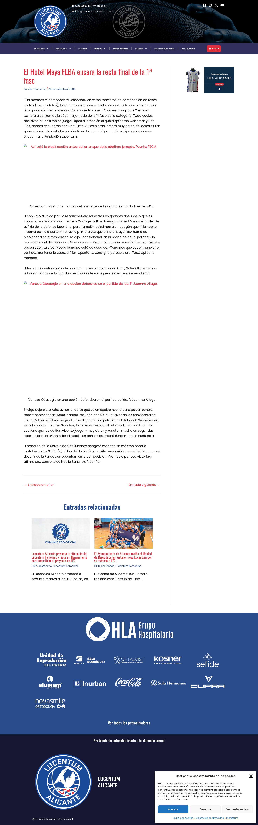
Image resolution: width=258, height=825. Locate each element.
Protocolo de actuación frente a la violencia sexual (129, 740)
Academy (139, 48)
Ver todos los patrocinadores (129, 723)
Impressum (232, 817)
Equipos (98, 48)
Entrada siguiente (144, 484)
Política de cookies (183, 817)
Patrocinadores (120, 48)
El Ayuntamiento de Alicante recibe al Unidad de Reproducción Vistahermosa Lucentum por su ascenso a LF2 (123, 557)
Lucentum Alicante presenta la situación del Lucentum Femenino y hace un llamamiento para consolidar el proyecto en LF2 (59, 557)
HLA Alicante (61, 48)
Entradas (82, 48)
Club (34, 566)
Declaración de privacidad (209, 817)
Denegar (205, 809)
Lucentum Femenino (34, 89)
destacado (45, 566)
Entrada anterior (39, 484)
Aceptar (173, 809)
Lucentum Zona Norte (164, 48)
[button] (251, 776)
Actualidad (39, 48)
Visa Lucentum (188, 48)
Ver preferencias (237, 809)
